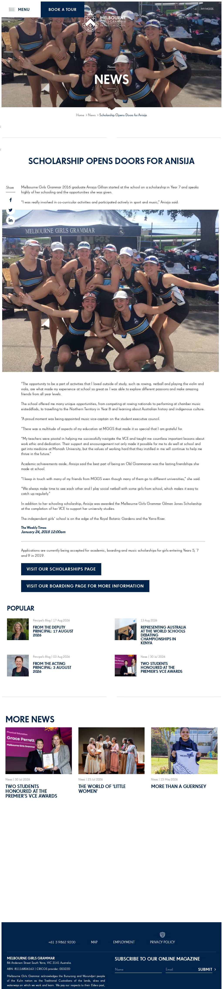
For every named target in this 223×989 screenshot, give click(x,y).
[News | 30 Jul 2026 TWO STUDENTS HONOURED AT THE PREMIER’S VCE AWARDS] (151, 675)
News (92, 115)
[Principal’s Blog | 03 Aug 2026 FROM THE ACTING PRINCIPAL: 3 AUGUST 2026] (43, 675)
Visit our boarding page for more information (85, 586)
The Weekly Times (33, 528)
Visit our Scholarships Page (61, 569)
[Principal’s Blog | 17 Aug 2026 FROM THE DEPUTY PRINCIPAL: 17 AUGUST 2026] (43, 639)
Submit (205, 970)
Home (80, 115)
